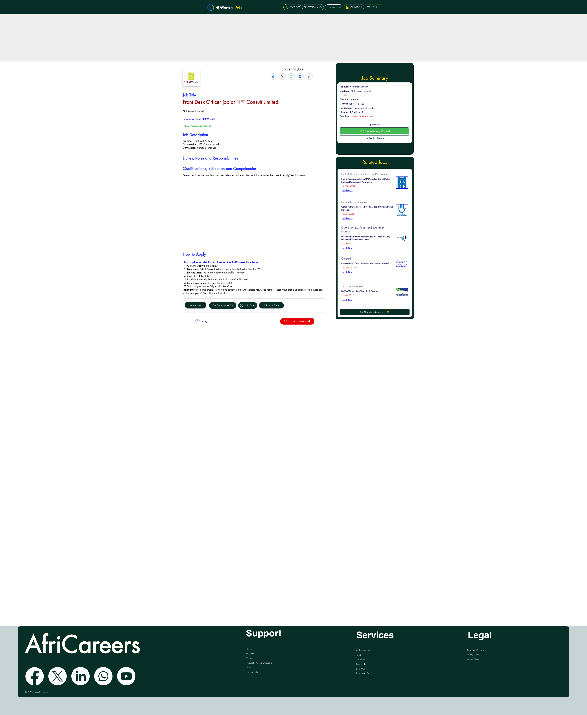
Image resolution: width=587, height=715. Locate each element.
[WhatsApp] (291, 77)
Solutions (250, 653)
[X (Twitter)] (282, 77)
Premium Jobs (252, 672)
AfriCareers (229, 7)
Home (249, 649)
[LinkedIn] (300, 77)
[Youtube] (126, 676)
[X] (57, 676)
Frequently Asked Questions (259, 662)
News (249, 667)
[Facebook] (273, 77)
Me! (360, 668)
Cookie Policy (473, 658)
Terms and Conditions (476, 650)
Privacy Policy (473, 654)
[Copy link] (309, 77)
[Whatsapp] (103, 676)
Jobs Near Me (362, 673)
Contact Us (251, 658)
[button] (297, 321)
